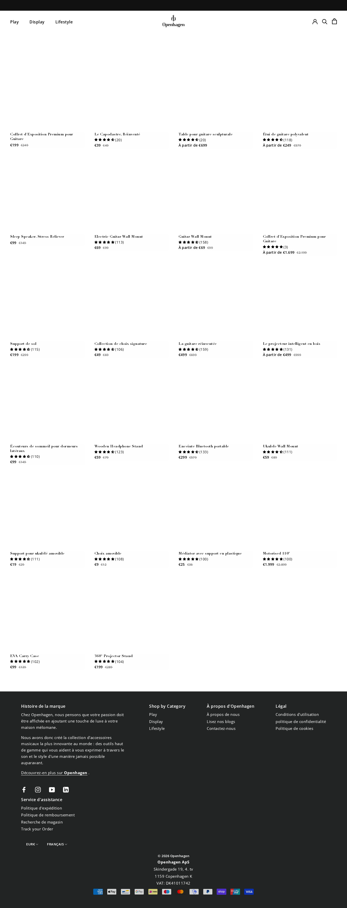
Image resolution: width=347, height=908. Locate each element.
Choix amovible (107, 554)
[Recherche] (324, 21)
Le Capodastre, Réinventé (117, 134)
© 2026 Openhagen (173, 856)
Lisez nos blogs (221, 721)
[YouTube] (52, 789)
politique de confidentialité (301, 721)
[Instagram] (38, 789)
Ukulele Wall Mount (280, 446)
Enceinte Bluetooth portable (204, 446)
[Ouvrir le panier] (334, 21)
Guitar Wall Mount (195, 237)
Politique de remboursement (48, 814)
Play (14, 22)
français (55, 844)
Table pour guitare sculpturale (205, 134)
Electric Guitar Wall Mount (118, 237)
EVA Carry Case (24, 656)
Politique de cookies (294, 728)
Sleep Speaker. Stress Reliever (37, 237)
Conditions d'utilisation (297, 714)
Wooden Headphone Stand (118, 446)
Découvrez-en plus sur (54, 772)
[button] (104, 139)
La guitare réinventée (198, 344)
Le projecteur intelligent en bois (292, 344)
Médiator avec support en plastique (210, 554)
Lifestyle (64, 22)
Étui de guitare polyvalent (286, 134)
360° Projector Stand (113, 656)
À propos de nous (223, 714)
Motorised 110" (276, 554)
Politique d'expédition (41, 808)
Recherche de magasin (42, 822)
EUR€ (30, 844)
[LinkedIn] (66, 789)
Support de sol (23, 344)
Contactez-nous (221, 728)
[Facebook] (24, 789)
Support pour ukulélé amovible (37, 554)
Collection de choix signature (120, 344)
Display (37, 22)
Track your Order (37, 828)
